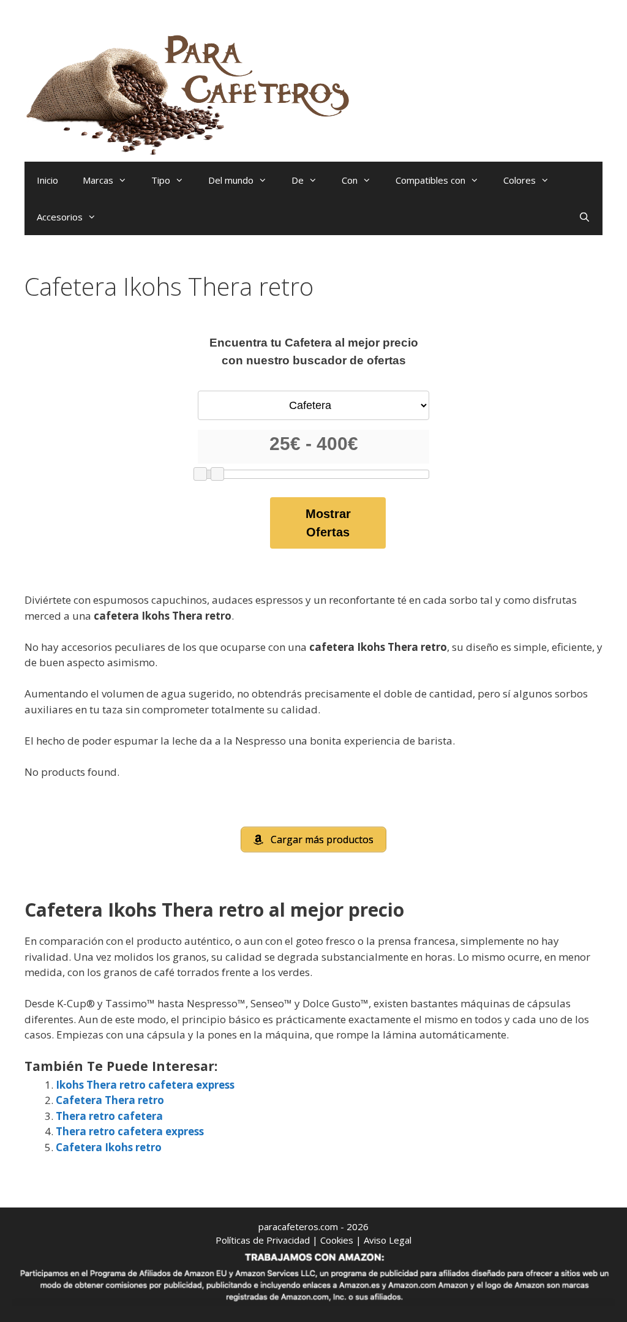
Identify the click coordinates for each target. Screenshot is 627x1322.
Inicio (47, 180)
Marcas (98, 180)
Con (350, 180)
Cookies (336, 1240)
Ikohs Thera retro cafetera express (145, 1085)
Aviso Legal (387, 1240)
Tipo (160, 180)
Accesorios (60, 217)
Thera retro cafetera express (130, 1131)
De (297, 180)
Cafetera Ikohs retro (109, 1147)
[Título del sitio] (192, 92)
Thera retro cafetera (109, 1116)
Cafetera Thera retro (110, 1100)
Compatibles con (430, 180)
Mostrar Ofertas (328, 523)
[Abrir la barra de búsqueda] (584, 216)
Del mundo (230, 180)
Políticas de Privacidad (263, 1240)
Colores (519, 180)
